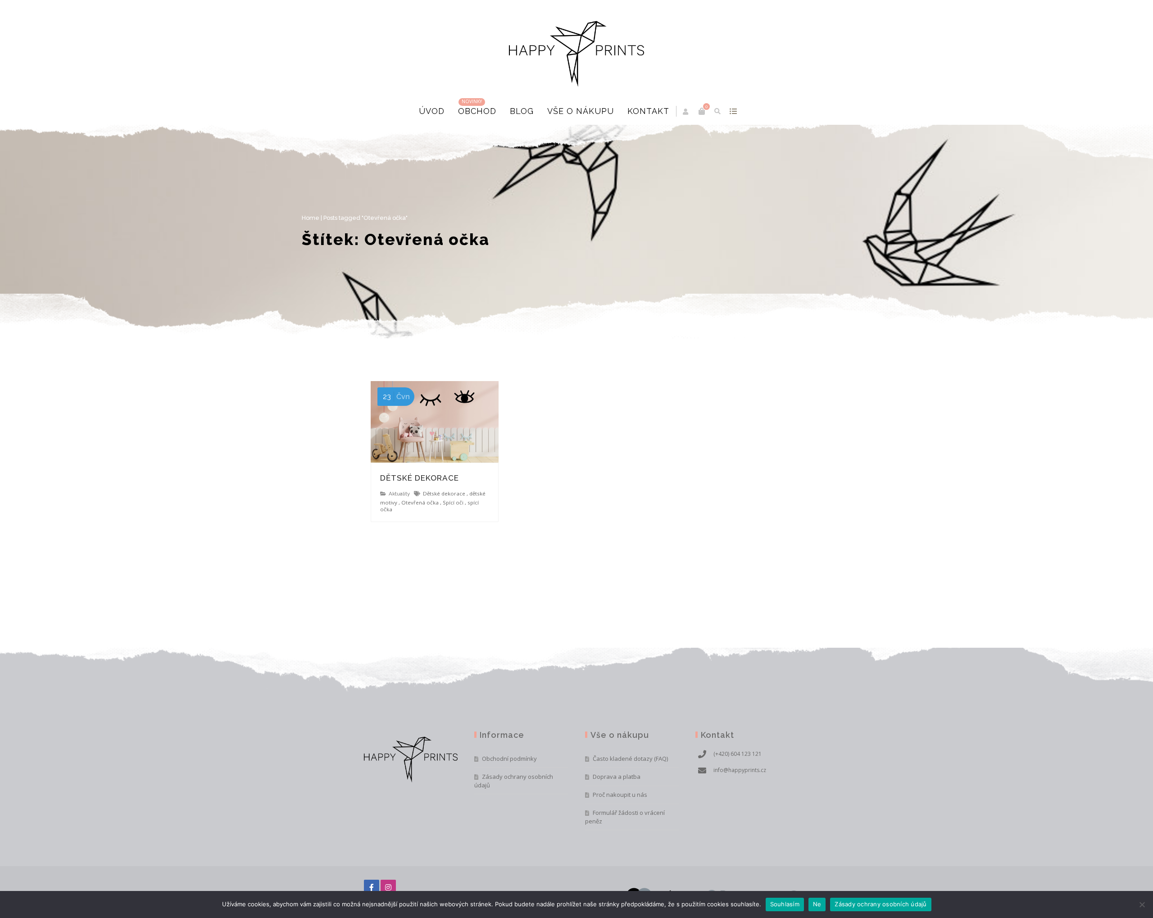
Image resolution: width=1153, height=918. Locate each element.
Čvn (396, 396)
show (733, 111)
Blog (522, 111)
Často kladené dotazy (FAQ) (630, 758)
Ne (817, 904)
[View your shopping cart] (702, 111)
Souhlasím (784, 904)
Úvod (432, 111)
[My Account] (686, 111)
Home (372, 217)
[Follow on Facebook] (371, 887)
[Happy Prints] (576, 49)
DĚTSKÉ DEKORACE (419, 477)
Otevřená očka (420, 502)
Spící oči (453, 502)
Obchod (477, 111)
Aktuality (399, 494)
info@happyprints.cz (739, 770)
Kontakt (648, 111)
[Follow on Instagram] (388, 887)
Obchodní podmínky (509, 758)
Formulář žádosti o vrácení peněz (625, 817)
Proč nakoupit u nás (620, 795)
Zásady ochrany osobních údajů (513, 781)
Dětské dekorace (444, 493)
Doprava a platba (616, 777)
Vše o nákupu (580, 111)
